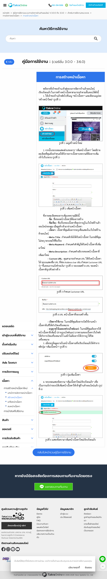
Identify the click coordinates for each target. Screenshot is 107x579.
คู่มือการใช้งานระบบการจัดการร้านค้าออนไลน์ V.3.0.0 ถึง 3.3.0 (38, 13)
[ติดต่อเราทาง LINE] (102, 559)
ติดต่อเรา (87, 513)
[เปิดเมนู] (5, 5)
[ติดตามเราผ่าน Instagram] (8, 549)
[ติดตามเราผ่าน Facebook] (3, 549)
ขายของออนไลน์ (32, 575)
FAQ (38, 520)
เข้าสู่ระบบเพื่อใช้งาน (13, 335)
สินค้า (5, 420)
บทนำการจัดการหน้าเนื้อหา (20, 393)
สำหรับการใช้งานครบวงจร (78, 13)
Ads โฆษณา (9, 362)
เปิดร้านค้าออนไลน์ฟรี (96, 5)
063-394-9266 (57, 5)
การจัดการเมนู (10, 372)
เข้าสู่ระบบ (64, 513)
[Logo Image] (17, 5)
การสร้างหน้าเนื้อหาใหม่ (15, 388)
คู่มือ (38, 517)
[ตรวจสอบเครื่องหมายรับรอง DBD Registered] (8, 560)
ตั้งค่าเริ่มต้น (9, 344)
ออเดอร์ (6, 429)
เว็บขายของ (88, 530)
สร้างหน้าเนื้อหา (15, 397)
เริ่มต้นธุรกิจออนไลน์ (92, 527)
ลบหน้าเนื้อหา (14, 406)
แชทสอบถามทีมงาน (56, 487)
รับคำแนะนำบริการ (76, 5)
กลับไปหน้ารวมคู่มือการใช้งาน (54, 452)
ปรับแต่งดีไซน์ (10, 353)
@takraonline (13, 549)
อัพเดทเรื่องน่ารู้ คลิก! (17, 525)
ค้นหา (96, 38)
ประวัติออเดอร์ (66, 517)
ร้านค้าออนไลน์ (19, 575)
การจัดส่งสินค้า (11, 438)
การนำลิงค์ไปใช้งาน (14, 411)
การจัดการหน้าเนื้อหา (11, 15)
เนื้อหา (5, 381)
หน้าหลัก (6, 13)
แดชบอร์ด (8, 326)
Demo (39, 513)
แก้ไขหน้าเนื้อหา (15, 402)
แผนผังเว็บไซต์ (42, 527)
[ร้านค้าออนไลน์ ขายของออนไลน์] (52, 574)
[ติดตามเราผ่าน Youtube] (18, 549)
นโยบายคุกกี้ (74, 567)
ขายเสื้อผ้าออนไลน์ (91, 523)
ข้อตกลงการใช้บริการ (45, 530)
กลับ (10, 62)
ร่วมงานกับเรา (42, 523)
